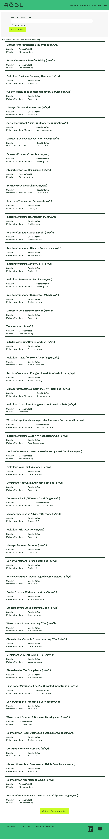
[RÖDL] (13, 5)
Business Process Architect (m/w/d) (26, 185)
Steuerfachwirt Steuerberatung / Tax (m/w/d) (32, 607)
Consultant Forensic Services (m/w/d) (28, 748)
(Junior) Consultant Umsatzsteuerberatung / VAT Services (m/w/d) (44, 451)
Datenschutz (26, 826)
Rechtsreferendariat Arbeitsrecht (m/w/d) (30, 232)
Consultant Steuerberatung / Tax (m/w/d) (30, 654)
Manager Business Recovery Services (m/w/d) (32, 138)
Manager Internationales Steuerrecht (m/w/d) (32, 44)
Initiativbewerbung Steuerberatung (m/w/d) (31, 342)
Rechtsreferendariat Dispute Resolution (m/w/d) (33, 248)
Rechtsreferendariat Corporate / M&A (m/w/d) (32, 295)
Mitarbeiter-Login (99, 5)
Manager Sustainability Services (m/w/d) (29, 310)
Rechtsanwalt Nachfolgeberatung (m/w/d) (30, 779)
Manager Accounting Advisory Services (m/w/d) (33, 513)
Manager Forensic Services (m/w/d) (26, 545)
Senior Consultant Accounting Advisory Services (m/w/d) (38, 576)
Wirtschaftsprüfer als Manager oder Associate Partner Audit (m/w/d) (45, 420)
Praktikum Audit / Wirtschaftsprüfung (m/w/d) (32, 357)
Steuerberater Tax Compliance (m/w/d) (28, 170)
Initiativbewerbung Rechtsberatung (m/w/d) (31, 216)
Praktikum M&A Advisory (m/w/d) (25, 529)
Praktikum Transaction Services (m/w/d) (29, 279)
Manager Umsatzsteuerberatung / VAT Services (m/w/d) (38, 388)
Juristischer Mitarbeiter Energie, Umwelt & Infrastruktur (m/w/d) (42, 686)
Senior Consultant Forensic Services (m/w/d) (31, 560)
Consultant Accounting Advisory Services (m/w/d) (34, 482)
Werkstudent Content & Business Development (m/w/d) (38, 717)
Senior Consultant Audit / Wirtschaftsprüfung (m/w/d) (37, 123)
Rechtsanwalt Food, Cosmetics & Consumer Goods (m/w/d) (40, 732)
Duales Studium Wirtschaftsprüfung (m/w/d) (31, 592)
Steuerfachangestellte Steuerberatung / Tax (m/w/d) (36, 639)
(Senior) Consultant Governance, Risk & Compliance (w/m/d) (40, 764)
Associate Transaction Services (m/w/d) (29, 201)
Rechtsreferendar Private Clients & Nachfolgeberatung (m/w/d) (42, 795)
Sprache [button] (73, 5)
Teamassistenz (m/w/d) (19, 326)
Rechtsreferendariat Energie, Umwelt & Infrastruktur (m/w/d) (40, 373)
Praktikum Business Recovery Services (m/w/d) (33, 76)
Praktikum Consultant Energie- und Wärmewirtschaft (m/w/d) (41, 404)
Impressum (12, 826)
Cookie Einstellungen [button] (44, 826)
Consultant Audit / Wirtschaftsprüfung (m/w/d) (33, 498)
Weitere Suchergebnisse (54, 811)
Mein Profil (85, 5)
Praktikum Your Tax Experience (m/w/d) (28, 467)
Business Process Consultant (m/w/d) (27, 154)
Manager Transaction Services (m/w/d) (28, 107)
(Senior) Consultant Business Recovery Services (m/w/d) (38, 91)
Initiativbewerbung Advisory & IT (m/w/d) (29, 263)
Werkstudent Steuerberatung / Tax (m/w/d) (31, 623)
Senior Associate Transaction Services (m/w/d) (33, 701)
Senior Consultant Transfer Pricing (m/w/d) (30, 60)
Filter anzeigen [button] (18, 25)
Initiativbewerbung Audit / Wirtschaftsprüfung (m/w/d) (37, 435)
